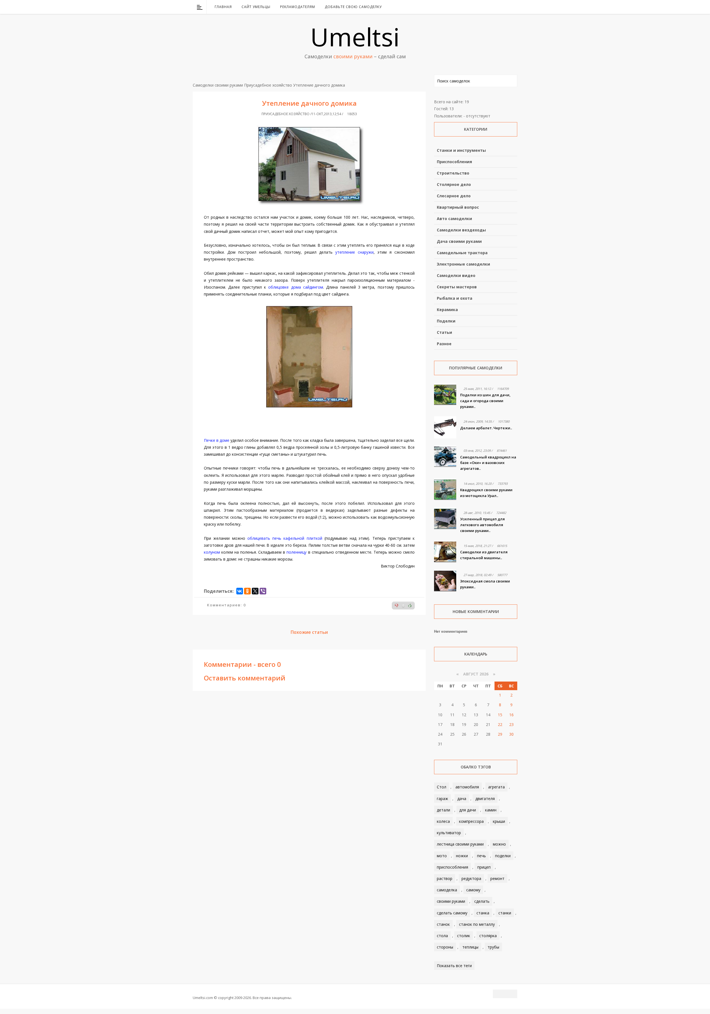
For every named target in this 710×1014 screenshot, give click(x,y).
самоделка (447, 889)
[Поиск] (514, 7)
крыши (499, 821)
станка (482, 912)
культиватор (449, 832)
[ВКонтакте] (484, 7)
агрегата (496, 786)
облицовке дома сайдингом (295, 287)
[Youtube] (499, 7)
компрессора (471, 821)
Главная (223, 6)
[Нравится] (410, 605)
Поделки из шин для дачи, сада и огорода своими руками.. (485, 400)
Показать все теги (454, 965)
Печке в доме (216, 440)
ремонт (497, 878)
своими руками (451, 901)
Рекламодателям (297, 6)
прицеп (484, 867)
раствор (444, 878)
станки (504, 912)
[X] (255, 591)
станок (443, 924)
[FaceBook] (491, 7)
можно (499, 844)
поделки (503, 855)
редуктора (471, 878)
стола (442, 935)
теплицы (470, 947)
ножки (462, 855)
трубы (493, 947)
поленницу (296, 552)
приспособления (452, 867)
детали (443, 810)
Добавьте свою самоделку (353, 6)
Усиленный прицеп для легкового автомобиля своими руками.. (482, 524)
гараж (442, 798)
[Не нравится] (396, 605)
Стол (441, 786)
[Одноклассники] (247, 591)
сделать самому (452, 912)
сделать (482, 901)
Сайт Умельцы (256, 6)
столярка (488, 935)
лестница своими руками (460, 844)
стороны (445, 947)
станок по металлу (477, 924)
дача (461, 798)
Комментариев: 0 (226, 604)
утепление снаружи (354, 252)
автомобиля (467, 786)
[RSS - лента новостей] (506, 7)
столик (463, 935)
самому (473, 889)
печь (481, 855)
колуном (212, 552)
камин (490, 810)
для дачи (467, 810)
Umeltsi (355, 37)
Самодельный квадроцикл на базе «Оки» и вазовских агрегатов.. (488, 463)
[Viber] (263, 591)
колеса (443, 821)
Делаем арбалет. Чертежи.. (486, 427)
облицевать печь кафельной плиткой (284, 538)
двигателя (485, 798)
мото (442, 855)
